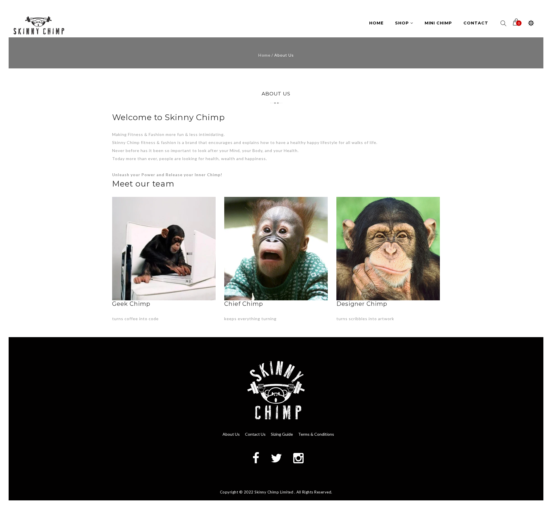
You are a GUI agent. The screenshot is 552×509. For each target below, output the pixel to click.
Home (376, 23)
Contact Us (255, 434)
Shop (402, 23)
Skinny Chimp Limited (273, 492)
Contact (475, 23)
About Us (231, 434)
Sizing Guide (282, 434)
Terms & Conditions (316, 434)
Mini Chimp (438, 23)
